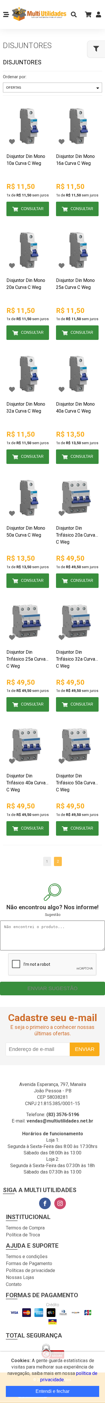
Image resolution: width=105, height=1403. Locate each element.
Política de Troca (23, 1235)
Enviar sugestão (52, 988)
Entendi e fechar (52, 1391)
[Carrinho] (86, 14)
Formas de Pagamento (29, 1263)
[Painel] (98, 15)
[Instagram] (60, 1203)
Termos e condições (27, 1256)
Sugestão (52, 915)
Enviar (84, 1049)
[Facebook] (45, 1203)
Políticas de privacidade (30, 1270)
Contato (14, 1284)
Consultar (32, 209)
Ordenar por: (15, 76)
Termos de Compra (25, 1228)
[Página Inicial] (38, 14)
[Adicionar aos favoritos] (12, 141)
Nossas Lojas (20, 1277)
